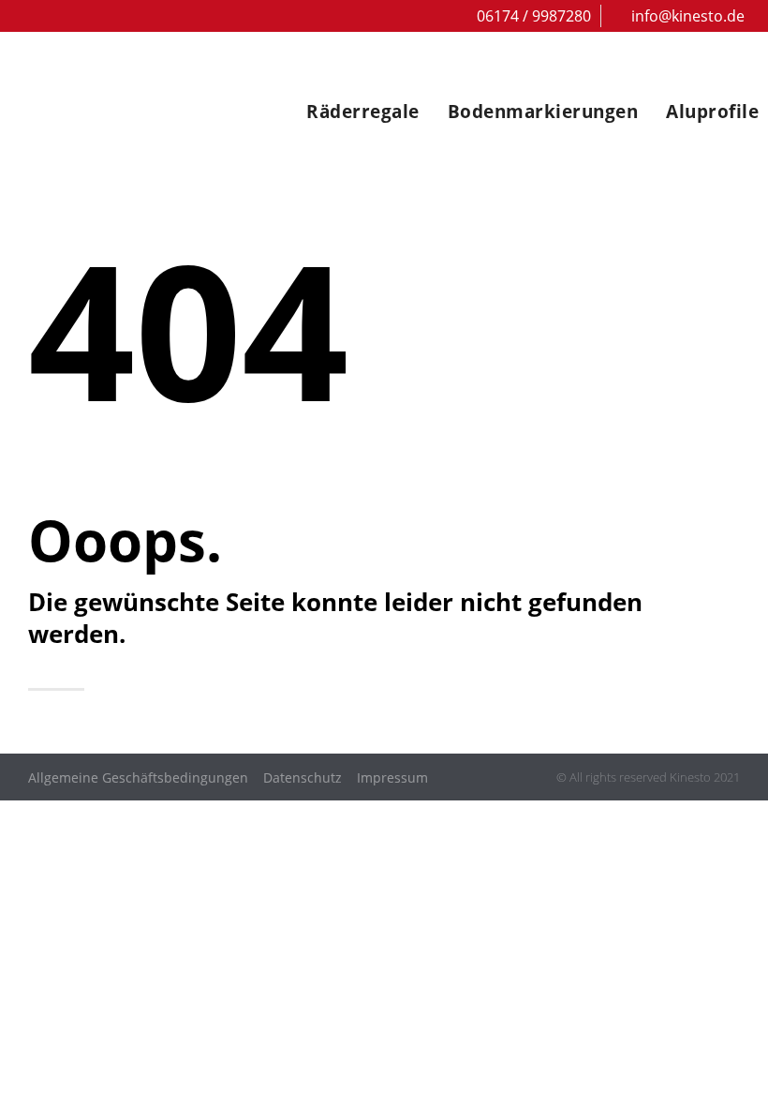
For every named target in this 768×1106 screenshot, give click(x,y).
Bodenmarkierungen (543, 111)
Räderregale (363, 111)
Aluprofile (712, 111)
